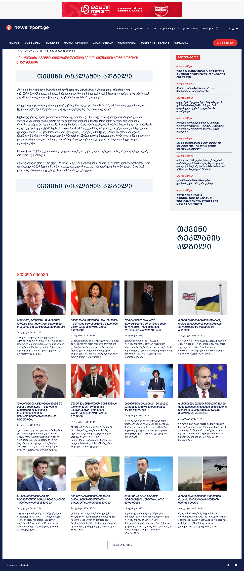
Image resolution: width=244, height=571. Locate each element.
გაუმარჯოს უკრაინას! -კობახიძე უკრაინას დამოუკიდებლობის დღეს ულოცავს (146, 406)
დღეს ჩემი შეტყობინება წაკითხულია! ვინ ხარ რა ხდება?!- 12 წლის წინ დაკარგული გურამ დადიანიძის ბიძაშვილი (199, 107)
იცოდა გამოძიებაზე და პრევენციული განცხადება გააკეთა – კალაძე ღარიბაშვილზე (41, 499)
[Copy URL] (65, 202)
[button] (217, 29)
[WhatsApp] (35, 202)
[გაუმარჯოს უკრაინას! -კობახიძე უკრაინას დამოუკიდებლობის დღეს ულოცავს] (148, 381)
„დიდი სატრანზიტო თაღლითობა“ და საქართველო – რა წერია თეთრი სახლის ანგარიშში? (198, 146)
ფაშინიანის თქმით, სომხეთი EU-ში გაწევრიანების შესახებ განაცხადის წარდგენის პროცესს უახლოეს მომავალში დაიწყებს (202, 408)
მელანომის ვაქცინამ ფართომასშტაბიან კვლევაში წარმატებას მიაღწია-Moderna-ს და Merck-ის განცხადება (197, 199)
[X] (233, 29)
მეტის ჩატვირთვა (121, 545)
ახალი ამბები (184, 66)
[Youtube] (237, 29)
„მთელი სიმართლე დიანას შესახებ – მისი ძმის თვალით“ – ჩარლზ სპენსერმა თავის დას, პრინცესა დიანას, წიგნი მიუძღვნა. (200, 127)
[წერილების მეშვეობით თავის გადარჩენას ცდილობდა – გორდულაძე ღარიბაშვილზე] (95, 474)
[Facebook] (229, 29)
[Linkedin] (42, 202)
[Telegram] (50, 202)
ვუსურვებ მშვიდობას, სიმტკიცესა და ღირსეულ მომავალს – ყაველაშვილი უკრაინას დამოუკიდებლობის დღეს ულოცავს (94, 410)
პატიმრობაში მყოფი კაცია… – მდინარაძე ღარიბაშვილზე (195, 89)
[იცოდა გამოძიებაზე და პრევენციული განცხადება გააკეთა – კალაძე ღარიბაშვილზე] (41, 474)
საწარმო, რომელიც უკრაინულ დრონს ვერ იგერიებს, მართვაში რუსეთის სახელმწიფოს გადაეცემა (41, 323)
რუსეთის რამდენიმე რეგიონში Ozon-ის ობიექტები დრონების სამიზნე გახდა (199, 499)
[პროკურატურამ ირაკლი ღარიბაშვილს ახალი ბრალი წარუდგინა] (148, 474)
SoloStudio (24, 565)
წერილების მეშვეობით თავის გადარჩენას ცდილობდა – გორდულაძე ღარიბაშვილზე (91, 499)
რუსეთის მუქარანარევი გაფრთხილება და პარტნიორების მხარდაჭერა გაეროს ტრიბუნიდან (200, 73)
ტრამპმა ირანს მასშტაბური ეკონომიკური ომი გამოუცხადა (195, 182)
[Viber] (58, 202)
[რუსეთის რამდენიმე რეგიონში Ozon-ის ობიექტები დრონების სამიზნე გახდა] (202, 474)
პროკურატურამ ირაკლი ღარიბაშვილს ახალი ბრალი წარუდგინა (144, 499)
